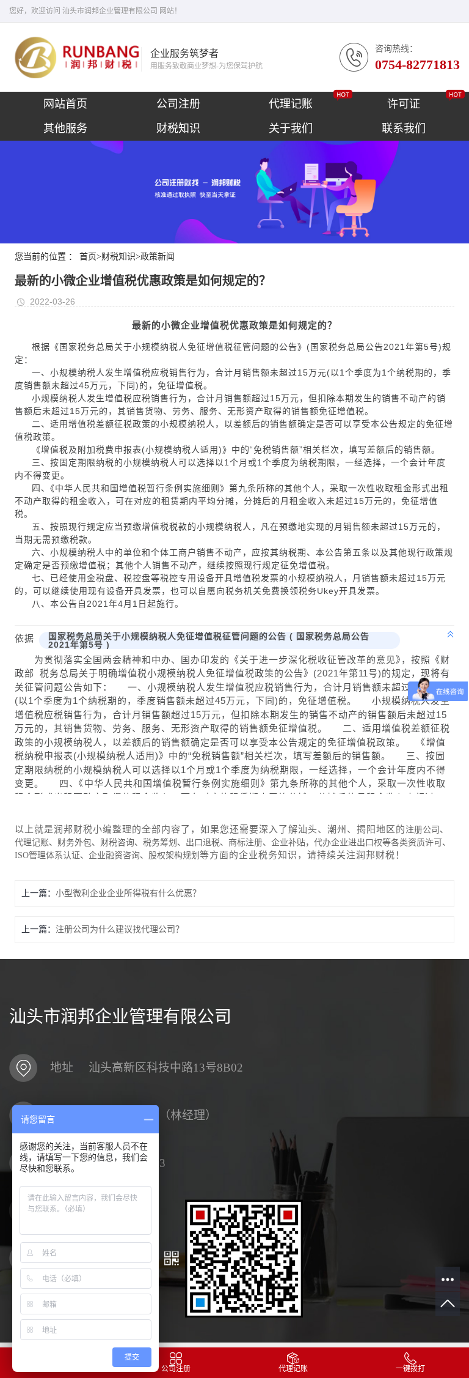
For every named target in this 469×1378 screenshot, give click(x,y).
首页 (90, 256)
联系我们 (404, 128)
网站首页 (65, 104)
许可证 (403, 104)
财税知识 (178, 128)
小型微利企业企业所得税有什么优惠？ (128, 893)
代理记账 (291, 104)
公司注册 (178, 104)
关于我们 (291, 128)
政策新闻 (157, 256)
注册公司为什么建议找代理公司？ (120, 929)
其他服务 (65, 128)
